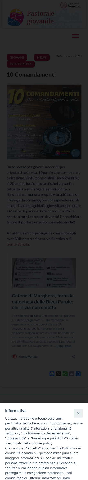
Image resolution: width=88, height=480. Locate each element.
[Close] (78, 413)
